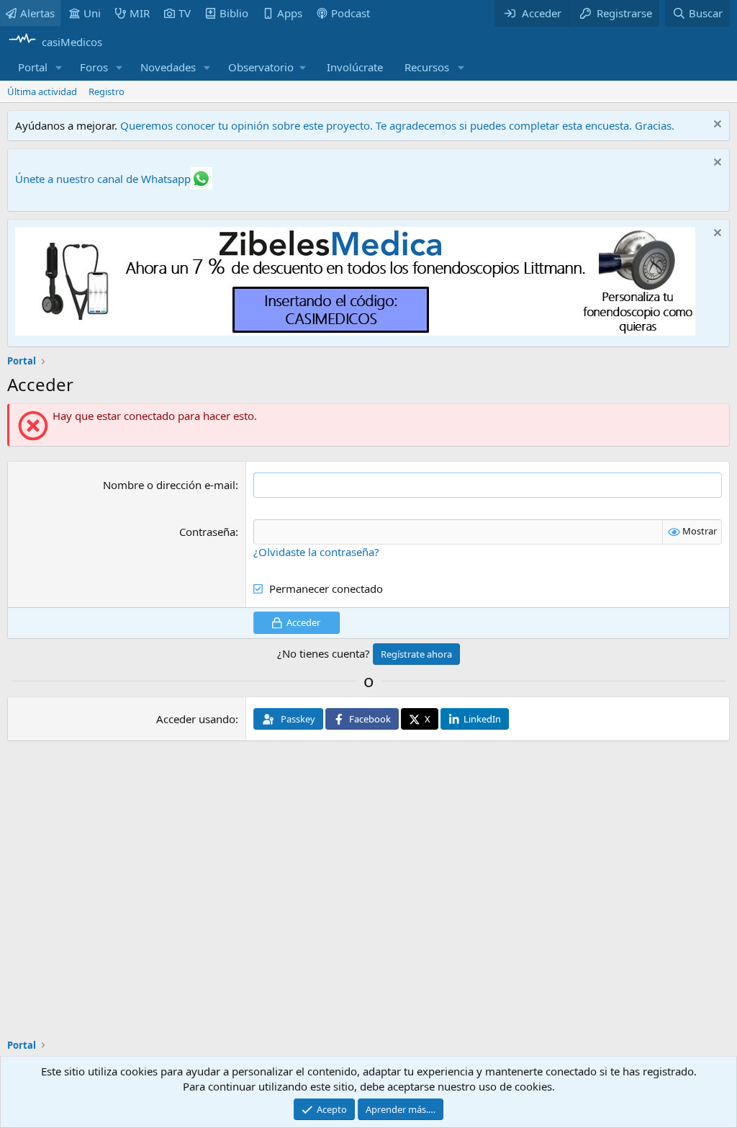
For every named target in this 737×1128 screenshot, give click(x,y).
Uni (92, 13)
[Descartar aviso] (716, 125)
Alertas (37, 13)
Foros (94, 67)
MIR (140, 13)
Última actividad (42, 91)
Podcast (350, 13)
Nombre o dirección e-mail (169, 485)
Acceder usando (195, 719)
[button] (59, 67)
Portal (33, 67)
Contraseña (207, 531)
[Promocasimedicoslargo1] (355, 331)
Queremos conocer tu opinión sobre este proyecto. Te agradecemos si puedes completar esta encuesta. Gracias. (397, 125)
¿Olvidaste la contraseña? (316, 552)
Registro (107, 91)
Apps (289, 13)
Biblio (234, 13)
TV (184, 13)
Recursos (426, 67)
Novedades (168, 67)
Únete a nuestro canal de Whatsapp (103, 178)
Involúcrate (355, 67)
